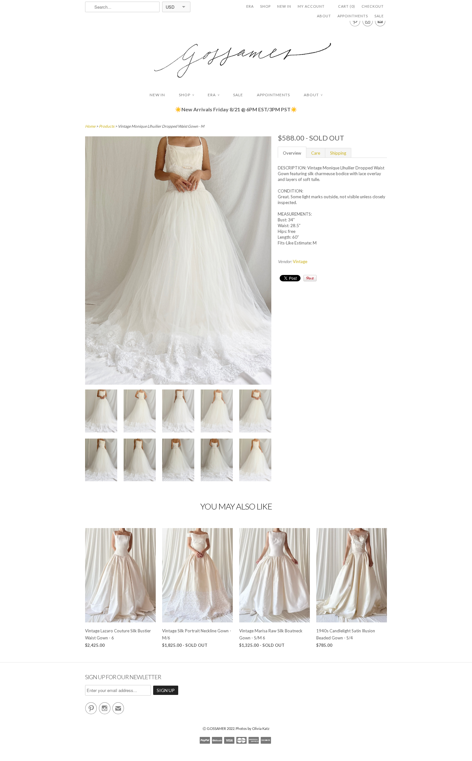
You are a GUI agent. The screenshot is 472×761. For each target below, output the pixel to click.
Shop (265, 6)
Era (250, 6)
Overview (292, 153)
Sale (379, 16)
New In (284, 6)
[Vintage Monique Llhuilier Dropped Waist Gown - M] (101, 411)
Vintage (300, 261)
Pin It (310, 278)
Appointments (352, 16)
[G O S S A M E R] (236, 54)
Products (106, 126)
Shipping (338, 153)
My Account (311, 6)
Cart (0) (346, 6)
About (324, 16)
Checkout (373, 6)
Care (315, 153)
